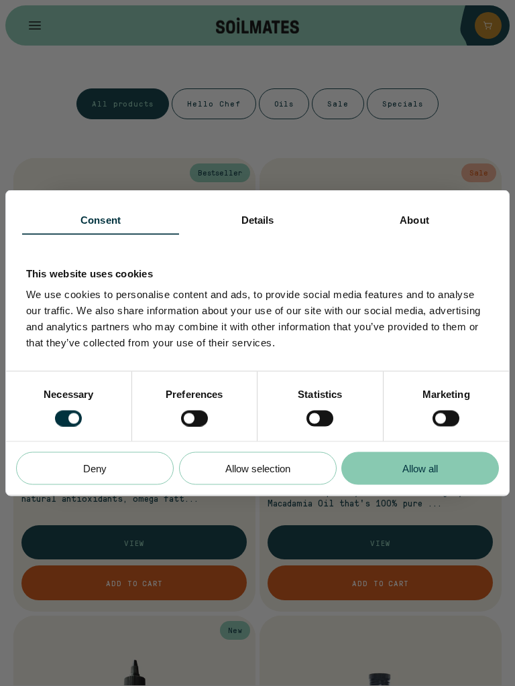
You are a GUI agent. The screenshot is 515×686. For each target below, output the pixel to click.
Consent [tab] (100, 220)
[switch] (194, 418)
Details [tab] (257, 220)
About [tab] (414, 220)
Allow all (420, 468)
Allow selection (257, 468)
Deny (95, 468)
